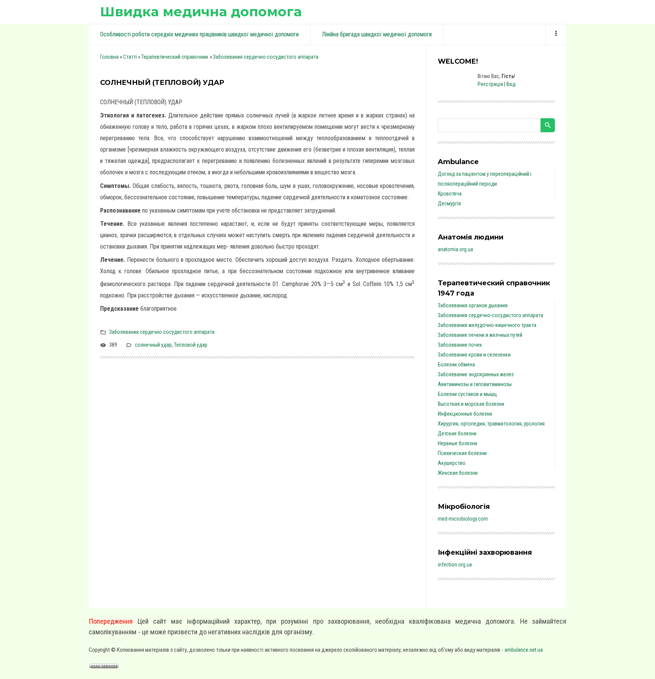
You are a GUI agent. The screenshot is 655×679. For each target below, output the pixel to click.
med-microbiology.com (463, 519)
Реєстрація (490, 84)
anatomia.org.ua (455, 249)
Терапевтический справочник (174, 57)
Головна (109, 57)
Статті (130, 57)
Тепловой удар (190, 345)
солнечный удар (153, 345)
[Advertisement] (257, 458)
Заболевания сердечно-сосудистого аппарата (265, 57)
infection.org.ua (455, 565)
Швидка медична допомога (201, 11)
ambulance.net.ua (524, 650)
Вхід (511, 84)
